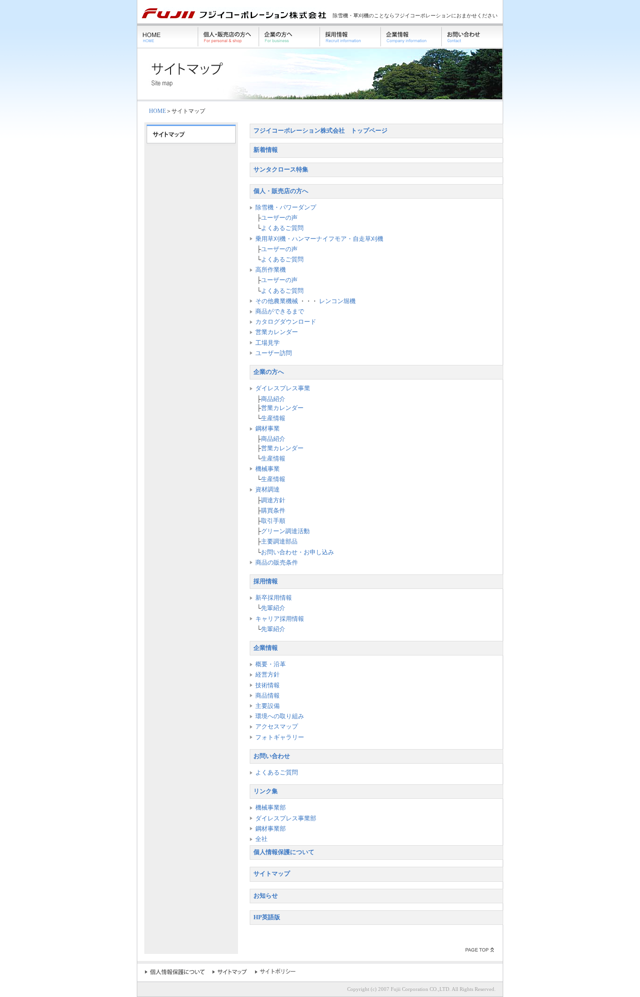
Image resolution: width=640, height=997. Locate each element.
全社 (261, 839)
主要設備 (267, 706)
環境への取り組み (279, 716)
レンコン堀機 (337, 301)
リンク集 (265, 791)
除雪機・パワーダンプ (285, 207)
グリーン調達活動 (285, 531)
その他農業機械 (276, 301)
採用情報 (265, 581)
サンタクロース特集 (280, 169)
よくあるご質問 (282, 228)
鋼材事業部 (270, 829)
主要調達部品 (279, 541)
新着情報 (265, 150)
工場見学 (267, 343)
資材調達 (267, 489)
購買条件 (273, 510)
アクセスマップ (276, 726)
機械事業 (267, 469)
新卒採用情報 (273, 598)
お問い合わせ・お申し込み (297, 552)
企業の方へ (268, 372)
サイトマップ (271, 874)
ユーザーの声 (279, 218)
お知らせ (265, 896)
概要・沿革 (270, 664)
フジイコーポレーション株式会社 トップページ (320, 130)
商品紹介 (273, 399)
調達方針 (273, 500)
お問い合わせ (271, 756)
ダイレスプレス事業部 (285, 818)
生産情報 (273, 418)
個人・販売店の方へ (280, 191)
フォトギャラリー (279, 737)
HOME (157, 111)
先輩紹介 (273, 608)
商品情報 (267, 695)
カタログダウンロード (285, 322)
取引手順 (273, 521)
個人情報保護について (283, 852)
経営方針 (267, 674)
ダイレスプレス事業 (282, 388)
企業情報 (265, 648)
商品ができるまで (279, 311)
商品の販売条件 (276, 562)
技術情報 (267, 685)
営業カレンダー (276, 332)
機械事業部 (270, 807)
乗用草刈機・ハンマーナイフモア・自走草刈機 (319, 239)
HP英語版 (266, 917)
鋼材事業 (267, 428)
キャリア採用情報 (279, 619)
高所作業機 (270, 270)
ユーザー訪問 (273, 353)
